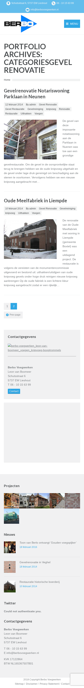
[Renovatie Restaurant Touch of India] (11, 516)
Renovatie (64, 109)
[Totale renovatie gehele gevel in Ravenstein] (26, 500)
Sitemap (19, 684)
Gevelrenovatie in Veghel (35, 562)
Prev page (15, 314)
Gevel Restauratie (14, 109)
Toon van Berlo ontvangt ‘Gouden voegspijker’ (48, 542)
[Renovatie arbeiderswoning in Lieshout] (72, 500)
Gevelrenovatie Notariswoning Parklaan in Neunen (37, 93)
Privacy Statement (49, 684)
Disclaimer (31, 684)
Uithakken (26, 113)
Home (7, 79)
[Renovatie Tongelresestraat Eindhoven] (11, 500)
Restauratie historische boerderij (40, 581)
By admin (31, 104)
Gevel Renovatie (48, 104)
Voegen (39, 113)
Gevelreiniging (35, 109)
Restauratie (11, 113)
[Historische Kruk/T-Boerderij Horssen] (42, 500)
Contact (14, 391)
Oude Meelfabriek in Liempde (35, 200)
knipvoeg (51, 109)
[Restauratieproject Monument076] (57, 500)
